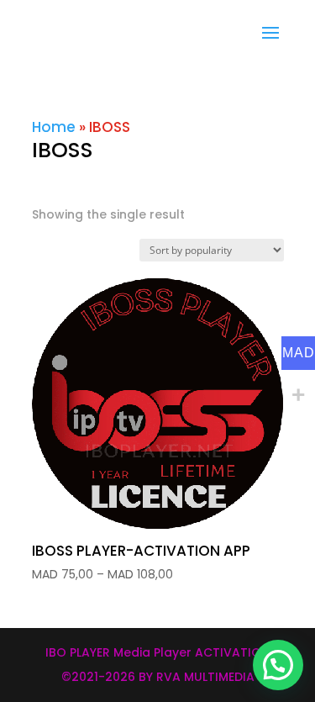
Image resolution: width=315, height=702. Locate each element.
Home (54, 127)
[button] (278, 665)
